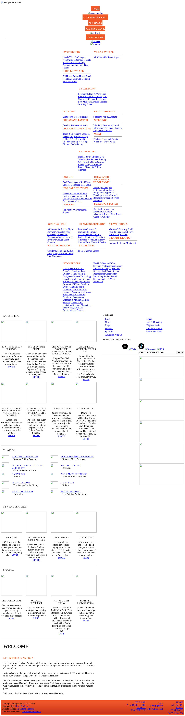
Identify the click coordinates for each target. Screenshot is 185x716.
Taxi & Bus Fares (154, 328)
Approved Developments (103, 193)
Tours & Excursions (72, 134)
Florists (80, 287)
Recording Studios (101, 276)
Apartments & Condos (73, 60)
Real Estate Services (111, 271)
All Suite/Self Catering (79, 79)
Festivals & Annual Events (105, 139)
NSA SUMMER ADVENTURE (25, 457)
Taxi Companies (54, 256)
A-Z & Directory (154, 322)
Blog (107, 319)
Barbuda (112, 243)
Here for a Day (81, 136)
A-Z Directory (120, 229)
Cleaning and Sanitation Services (73, 303)
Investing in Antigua (102, 187)
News (107, 322)
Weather (123, 234)
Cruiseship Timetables (57, 234)
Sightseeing (68, 117)
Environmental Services (73, 310)
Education (100, 237)
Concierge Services (81, 281)
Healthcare (90, 237)
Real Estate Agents (71, 182)
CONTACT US (175, 713)
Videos (96, 251)
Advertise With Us (113, 335)
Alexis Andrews (21, 706)
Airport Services (70, 268)
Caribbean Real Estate (81, 185)
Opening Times (85, 104)
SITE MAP (140, 702)
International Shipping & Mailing (73, 298)
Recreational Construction (105, 273)
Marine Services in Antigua (107, 267)
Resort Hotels (79, 76)
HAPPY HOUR (18, 474)
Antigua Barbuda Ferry (63, 253)
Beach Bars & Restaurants (90, 96)
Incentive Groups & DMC (75, 289)
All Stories (86, 316)
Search (180, 352)
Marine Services (90, 159)
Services (108, 130)
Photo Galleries (85, 251)
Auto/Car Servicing (72, 271)
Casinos (103, 101)
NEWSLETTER (155, 709)
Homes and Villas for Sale (75, 193)
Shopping (97, 117)
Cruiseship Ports (62, 232)
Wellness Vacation (79, 125)
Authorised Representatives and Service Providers (106, 198)
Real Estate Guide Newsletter (107, 215)
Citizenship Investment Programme (103, 191)
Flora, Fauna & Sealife (95, 242)
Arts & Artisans (110, 117)
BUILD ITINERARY (177, 708)
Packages (109, 128)
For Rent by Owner (72, 210)
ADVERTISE (156, 706)
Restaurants (83, 94)
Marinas (81, 157)
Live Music (83, 101)
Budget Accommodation (74, 63)
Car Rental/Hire (81, 117)
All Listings (83, 450)
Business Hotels (70, 81)
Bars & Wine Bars (97, 94)
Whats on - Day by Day (104, 141)
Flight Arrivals (153, 325)
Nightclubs (94, 101)
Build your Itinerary (121, 230)
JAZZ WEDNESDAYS (70, 465)
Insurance (67, 292)
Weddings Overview (102, 125)
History (101, 239)
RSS (161, 703)
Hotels (66, 57)
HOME (179, 702)
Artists (81, 268)
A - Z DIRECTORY (136, 705)
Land (78, 201)
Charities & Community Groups (87, 230)
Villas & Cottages (77, 57)
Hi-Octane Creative (25, 709)
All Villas (97, 57)
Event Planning (70, 287)
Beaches (66, 125)
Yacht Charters (92, 157)
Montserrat (131, 243)
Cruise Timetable (154, 331)
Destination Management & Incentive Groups (60, 238)
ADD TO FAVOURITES (138, 708)
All (88, 570)
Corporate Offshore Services (76, 284)
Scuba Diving (77, 144)
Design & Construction (103, 209)
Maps (111, 229)
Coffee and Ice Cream (95, 99)
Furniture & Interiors (102, 211)
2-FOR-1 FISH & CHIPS (22, 491)
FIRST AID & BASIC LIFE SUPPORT (77, 457)
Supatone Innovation (31, 711)
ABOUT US (177, 705)
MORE (11, 366)
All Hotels (67, 76)
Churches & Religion (87, 239)
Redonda (121, 243)
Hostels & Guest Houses (77, 61)
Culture (81, 242)
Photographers (108, 266)
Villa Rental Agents (111, 57)
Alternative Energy (102, 214)
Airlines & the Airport (57, 229)
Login (149, 319)
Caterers (76, 276)
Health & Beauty (101, 263)
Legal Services (76, 307)
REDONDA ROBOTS (21, 483)
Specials (109, 331)
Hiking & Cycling (71, 139)
